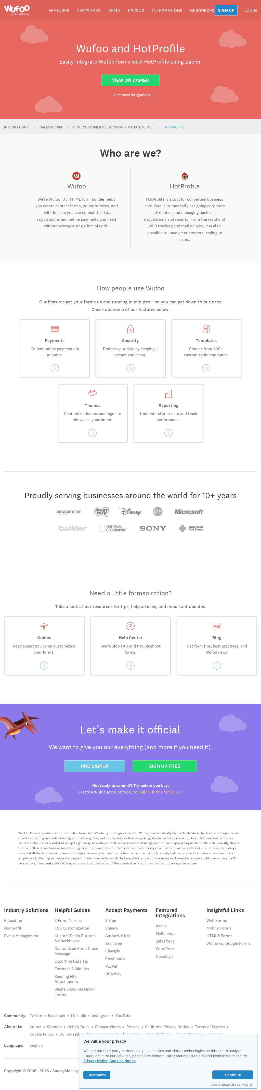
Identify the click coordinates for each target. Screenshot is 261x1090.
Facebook (56, 1015)
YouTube (123, 1015)
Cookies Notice (122, 1060)
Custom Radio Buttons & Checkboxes (75, 938)
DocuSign (164, 956)
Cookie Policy (42, 1034)
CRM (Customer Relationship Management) (112, 127)
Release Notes (108, 1026)
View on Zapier (130, 80)
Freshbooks (115, 958)
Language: (13, 1045)
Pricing (136, 10)
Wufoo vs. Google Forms (228, 943)
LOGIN (250, 10)
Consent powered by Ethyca (229, 1084)
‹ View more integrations (130, 94)
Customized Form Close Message (76, 951)
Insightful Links (225, 910)
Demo (114, 10)
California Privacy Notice (167, 1026)
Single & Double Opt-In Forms (75, 991)
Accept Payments (126, 910)
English (36, 1045)
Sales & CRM (51, 127)
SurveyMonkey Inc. (69, 1070)
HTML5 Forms (219, 935)
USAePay (113, 974)
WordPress (165, 948)
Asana (161, 926)
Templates (89, 10)
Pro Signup (95, 766)
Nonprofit (12, 928)
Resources (202, 10)
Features (59, 10)
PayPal (111, 966)
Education (13, 920)
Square (111, 928)
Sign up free (164, 766)
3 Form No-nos (68, 920)
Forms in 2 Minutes (72, 968)
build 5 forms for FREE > (160, 792)
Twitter (36, 1015)
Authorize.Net (117, 935)
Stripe (110, 920)
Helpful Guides (72, 910)
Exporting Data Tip (71, 961)
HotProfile (174, 127)
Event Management (21, 935)
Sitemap (54, 1026)
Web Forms (216, 920)
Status (35, 1026)
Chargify (112, 951)
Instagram (101, 1015)
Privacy (132, 1026)
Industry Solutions (26, 910)
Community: (15, 1016)
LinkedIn (78, 1015)
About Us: (13, 1027)
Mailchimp (165, 933)
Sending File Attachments (66, 979)
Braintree (113, 943)
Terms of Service (210, 1026)
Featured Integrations (170, 912)
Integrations (167, 10)
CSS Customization (72, 928)
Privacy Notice (95, 1060)
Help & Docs (78, 1026)
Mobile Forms (218, 928)
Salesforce (165, 941)
